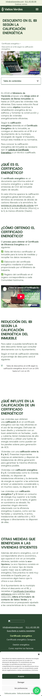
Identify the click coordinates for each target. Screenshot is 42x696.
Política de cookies (10, 693)
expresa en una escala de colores (17, 205)
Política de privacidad (23, 693)
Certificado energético (21, 635)
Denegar (21, 682)
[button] (39, 654)
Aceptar (21, 676)
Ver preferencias (21, 688)
